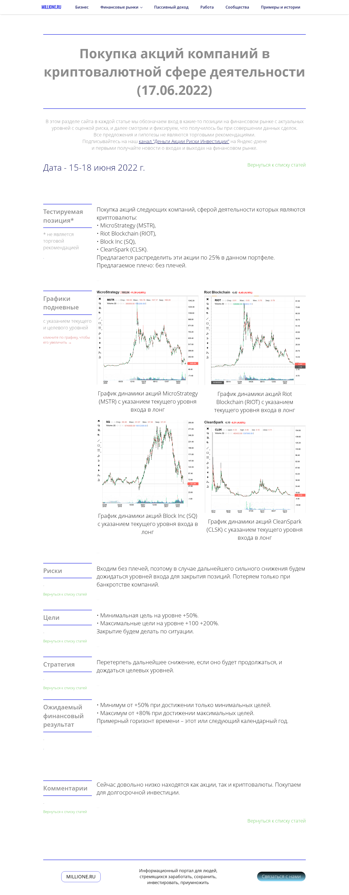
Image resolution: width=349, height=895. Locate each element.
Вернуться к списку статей (65, 594)
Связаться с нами (281, 876)
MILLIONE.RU (81, 876)
